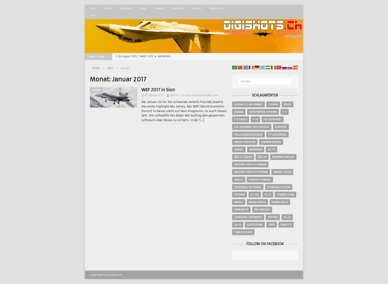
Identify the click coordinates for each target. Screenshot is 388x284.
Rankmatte (241, 209)
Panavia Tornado (260, 179)
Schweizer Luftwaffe (248, 217)
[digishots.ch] (262, 51)
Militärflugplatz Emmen (250, 164)
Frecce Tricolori (244, 142)
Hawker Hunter (271, 142)
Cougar (273, 104)
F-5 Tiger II (240, 119)
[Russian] (284, 67)
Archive (196, 8)
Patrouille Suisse (278, 187)
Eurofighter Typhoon (263, 111)
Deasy (287, 104)
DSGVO (93, 15)
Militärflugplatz (283, 156)
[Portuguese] (278, 67)
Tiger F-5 (286, 224)
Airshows (125, 8)
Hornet (239, 149)
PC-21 (268, 194)
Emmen (239, 111)
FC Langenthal (277, 134)
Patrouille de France (247, 187)
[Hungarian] (267, 67)
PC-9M (255, 194)
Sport (142, 8)
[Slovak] (290, 67)
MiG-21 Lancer (243, 156)
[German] (256, 67)
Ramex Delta (280, 202)
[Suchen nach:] (265, 81)
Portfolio (178, 8)
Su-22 (287, 217)
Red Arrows (262, 209)
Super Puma (255, 224)
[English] (245, 67)
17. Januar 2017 (154, 95)
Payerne (239, 194)
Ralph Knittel (257, 202)
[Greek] (262, 67)
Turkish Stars (243, 232)
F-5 (285, 111)
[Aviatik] (113, 97)
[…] (201, 120)
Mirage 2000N (282, 171)
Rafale (238, 202)
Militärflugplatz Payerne (251, 171)
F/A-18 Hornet (273, 119)
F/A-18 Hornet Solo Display (251, 126)
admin (174, 95)
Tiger (271, 224)
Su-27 (237, 224)
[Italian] (273, 67)
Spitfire (273, 217)
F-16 (255, 119)
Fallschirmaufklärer (248, 134)
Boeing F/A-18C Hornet (248, 104)
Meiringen (255, 149)
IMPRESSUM (216, 8)
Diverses (159, 8)
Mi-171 (271, 149)
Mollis (238, 179)
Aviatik (108, 8)
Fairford (281, 126)
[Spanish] (295, 67)
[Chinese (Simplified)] (240, 67)
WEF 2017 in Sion (158, 89)
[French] (251, 67)
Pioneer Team (285, 194)
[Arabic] (234, 67)
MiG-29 (262, 156)
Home (92, 8)
